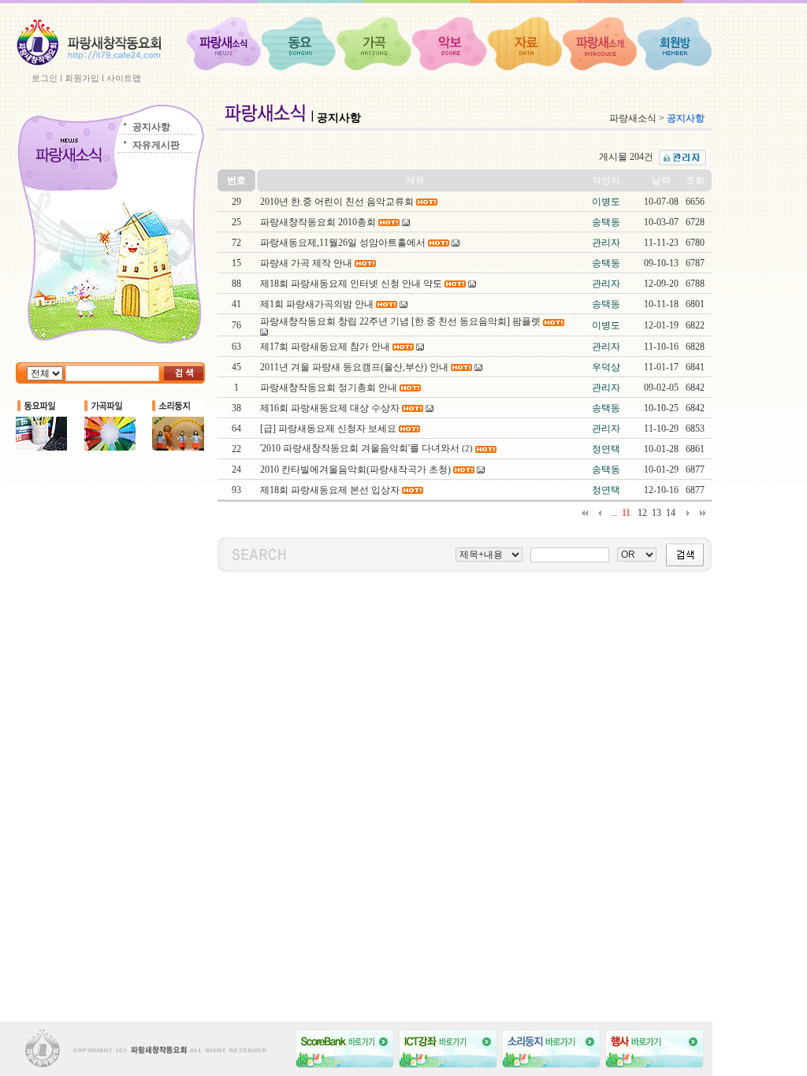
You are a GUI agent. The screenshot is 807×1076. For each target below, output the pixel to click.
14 (671, 512)
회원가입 (82, 78)
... (613, 512)
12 (642, 512)
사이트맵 (123, 78)
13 (656, 512)
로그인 (45, 78)
